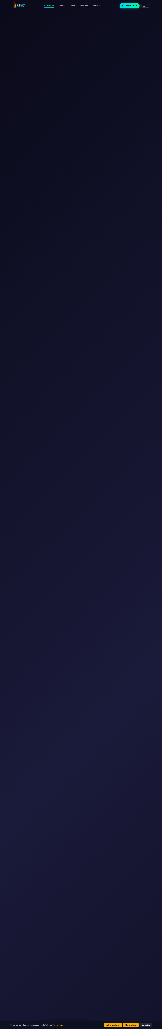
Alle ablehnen (130, 1025)
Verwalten (146, 1025)
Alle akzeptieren (112, 1025)
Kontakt (96, 5)
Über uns (84, 5)
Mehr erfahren (43, 539)
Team (72, 5)
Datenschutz (58, 1025)
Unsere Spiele (131, 6)
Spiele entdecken (17, 539)
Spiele (62, 5)
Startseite (49, 5)
